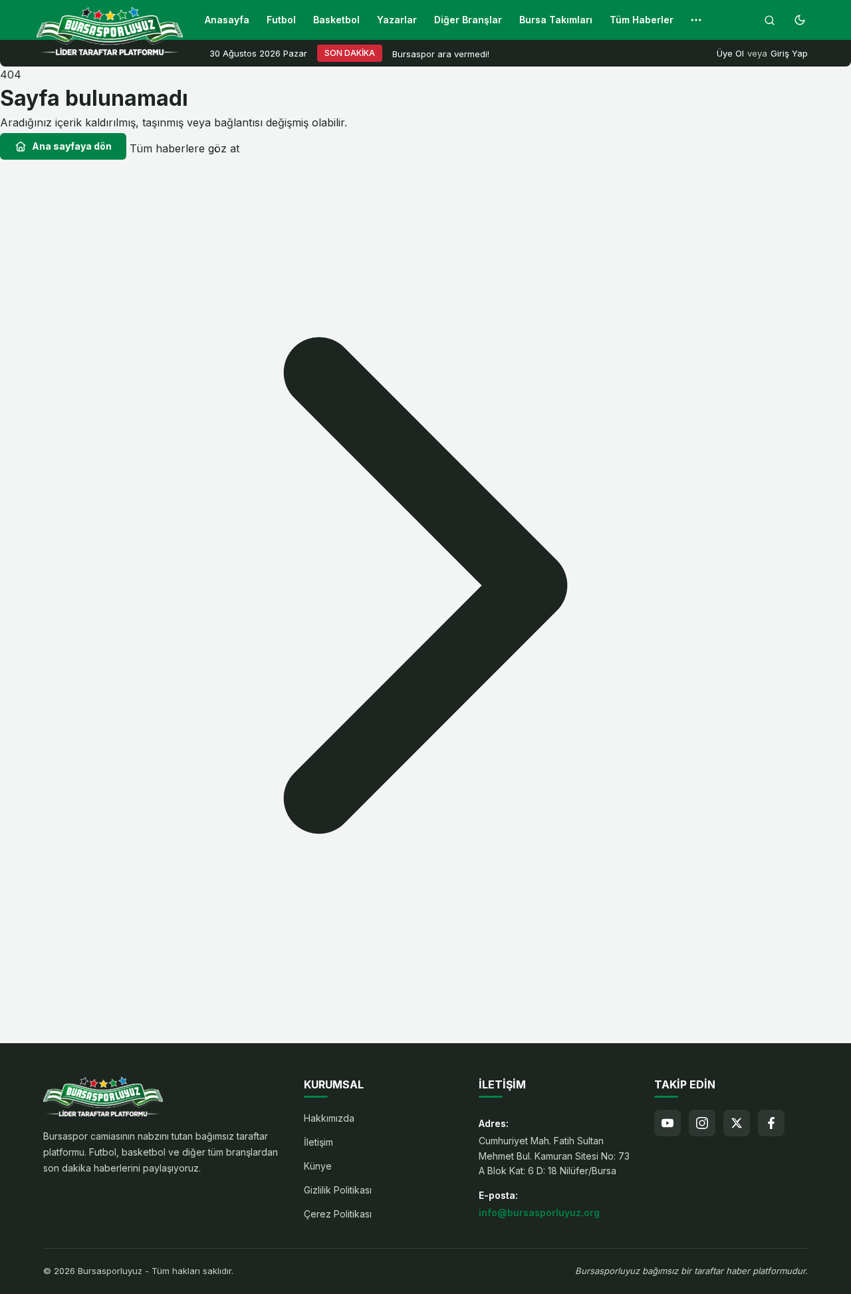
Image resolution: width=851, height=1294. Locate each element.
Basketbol (336, 19)
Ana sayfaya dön (72, 146)
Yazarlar (397, 19)
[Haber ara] (769, 20)
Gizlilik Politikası (338, 1190)
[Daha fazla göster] (696, 20)
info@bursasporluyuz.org (539, 1212)
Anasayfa (227, 19)
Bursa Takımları (555, 19)
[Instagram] (702, 1123)
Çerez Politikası (338, 1213)
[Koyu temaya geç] (799, 20)
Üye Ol (730, 53)
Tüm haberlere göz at (184, 148)
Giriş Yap (789, 53)
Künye (318, 1166)
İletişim (318, 1142)
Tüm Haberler (641, 19)
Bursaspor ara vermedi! (440, 54)
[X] (736, 1123)
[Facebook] (771, 1123)
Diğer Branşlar (468, 19)
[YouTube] (667, 1123)
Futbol (281, 19)
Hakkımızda (329, 1118)
